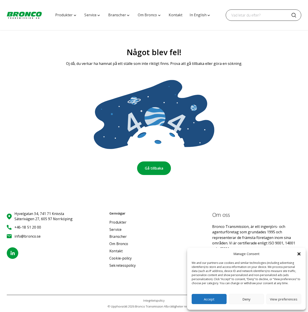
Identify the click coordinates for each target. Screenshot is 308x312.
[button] (299, 254)
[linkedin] (12, 253)
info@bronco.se (27, 236)
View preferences (283, 299)
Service (115, 229)
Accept (209, 299)
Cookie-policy (120, 258)
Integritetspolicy (154, 300)
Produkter (117, 222)
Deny (246, 299)
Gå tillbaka (154, 168)
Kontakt (116, 250)
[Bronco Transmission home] (24, 15)
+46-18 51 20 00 (27, 227)
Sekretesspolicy (122, 265)
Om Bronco (118, 243)
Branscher (118, 236)
